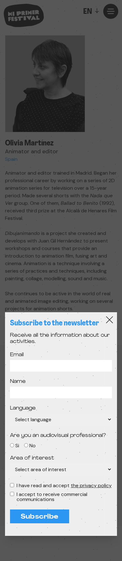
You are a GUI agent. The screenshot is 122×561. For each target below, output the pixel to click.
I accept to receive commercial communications (52, 497)
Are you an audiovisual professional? (58, 435)
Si (17, 445)
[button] (61, 280)
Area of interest (32, 458)
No (32, 445)
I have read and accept (64, 485)
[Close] (109, 319)
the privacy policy (91, 485)
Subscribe (39, 517)
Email (17, 354)
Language (23, 408)
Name (18, 381)
